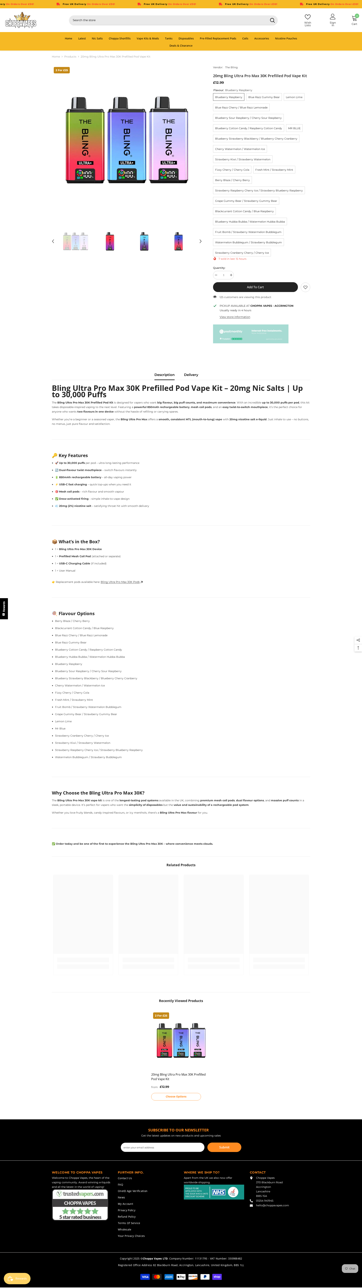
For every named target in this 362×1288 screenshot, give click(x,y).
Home (56, 56)
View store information (235, 317)
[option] (127, 140)
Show (4, 608)
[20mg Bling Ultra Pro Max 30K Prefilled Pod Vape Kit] (181, 1040)
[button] (53, 241)
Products (70, 56)
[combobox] (168, 20)
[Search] (173, 20)
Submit (224, 1147)
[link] (305, 287)
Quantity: (219, 268)
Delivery (191, 375)
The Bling (231, 67)
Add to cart (255, 287)
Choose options (176, 1096)
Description (164, 375)
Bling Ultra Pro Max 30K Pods (120, 582)
